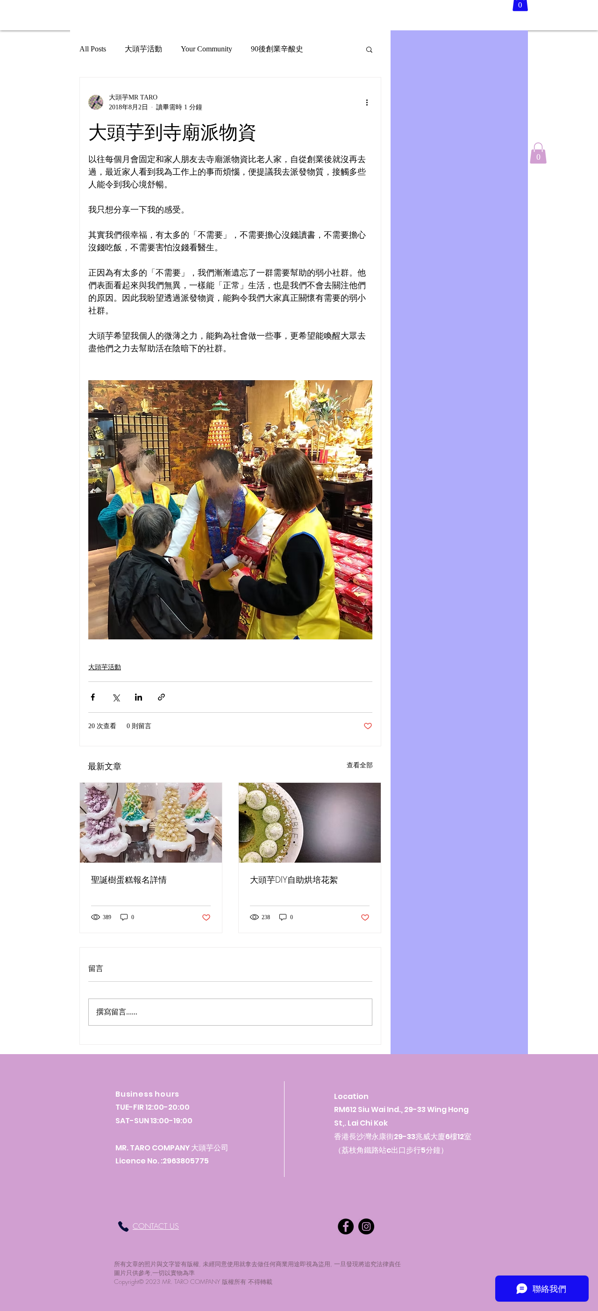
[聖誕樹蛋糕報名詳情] (151, 823)
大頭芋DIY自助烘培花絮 (294, 879)
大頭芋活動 (143, 49)
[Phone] (123, 1226)
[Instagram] (366, 1226)
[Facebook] (346, 1226)
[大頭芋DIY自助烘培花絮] (310, 823)
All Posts (92, 49)
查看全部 (360, 765)
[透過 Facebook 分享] (92, 697)
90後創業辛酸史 (277, 49)
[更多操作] (366, 102)
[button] (369, 49)
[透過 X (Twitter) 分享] (115, 697)
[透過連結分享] (161, 697)
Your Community (206, 49)
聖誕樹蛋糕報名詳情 (129, 879)
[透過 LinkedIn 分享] (138, 697)
